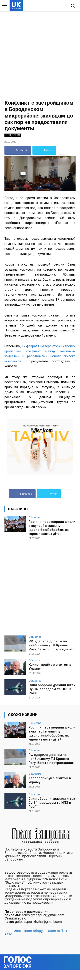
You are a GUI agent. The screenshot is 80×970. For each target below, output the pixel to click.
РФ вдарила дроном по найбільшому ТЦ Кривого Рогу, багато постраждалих (51, 645)
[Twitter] (56, 5)
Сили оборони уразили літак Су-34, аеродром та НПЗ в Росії (52, 689)
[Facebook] (42, 5)
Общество (13, 135)
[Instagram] (49, 5)
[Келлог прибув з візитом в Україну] (15, 667)
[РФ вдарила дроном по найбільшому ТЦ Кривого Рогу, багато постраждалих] (15, 643)
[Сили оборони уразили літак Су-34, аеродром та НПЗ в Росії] (15, 687)
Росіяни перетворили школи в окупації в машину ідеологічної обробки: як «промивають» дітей (51, 528)
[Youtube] (63, 5)
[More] (62, 150)
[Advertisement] (40, 53)
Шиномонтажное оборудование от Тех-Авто (36, 932)
